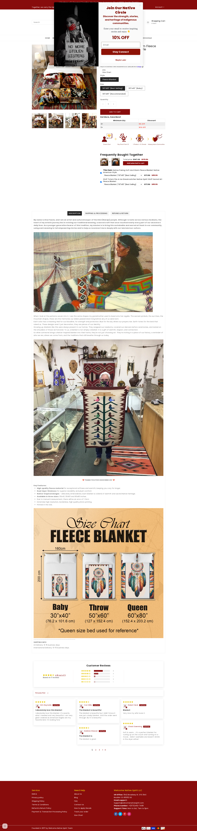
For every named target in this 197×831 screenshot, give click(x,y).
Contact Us (79, 804)
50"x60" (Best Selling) (113, 88)
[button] (86, 671)
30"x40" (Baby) (136, 88)
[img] (40, 702)
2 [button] (95, 750)
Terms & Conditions (40, 804)
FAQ (76, 801)
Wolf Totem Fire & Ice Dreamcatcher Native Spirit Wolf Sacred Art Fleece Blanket (132, 180)
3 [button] (99, 750)
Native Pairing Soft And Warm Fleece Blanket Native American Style (131, 171)
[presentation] (32, 120)
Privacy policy (37, 797)
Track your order (81, 812)
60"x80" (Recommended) (114, 94)
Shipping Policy (38, 801)
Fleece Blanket (109, 79)
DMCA (34, 794)
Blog (76, 797)
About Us (78, 794)
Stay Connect (121, 51)
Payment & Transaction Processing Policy (49, 812)
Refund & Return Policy (41, 808)
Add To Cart (115, 112)
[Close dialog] (140, 5)
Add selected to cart (135, 163)
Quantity (104, 99)
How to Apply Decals (82, 808)
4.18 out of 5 (60, 675)
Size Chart (78, 815)
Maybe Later (120, 60)
